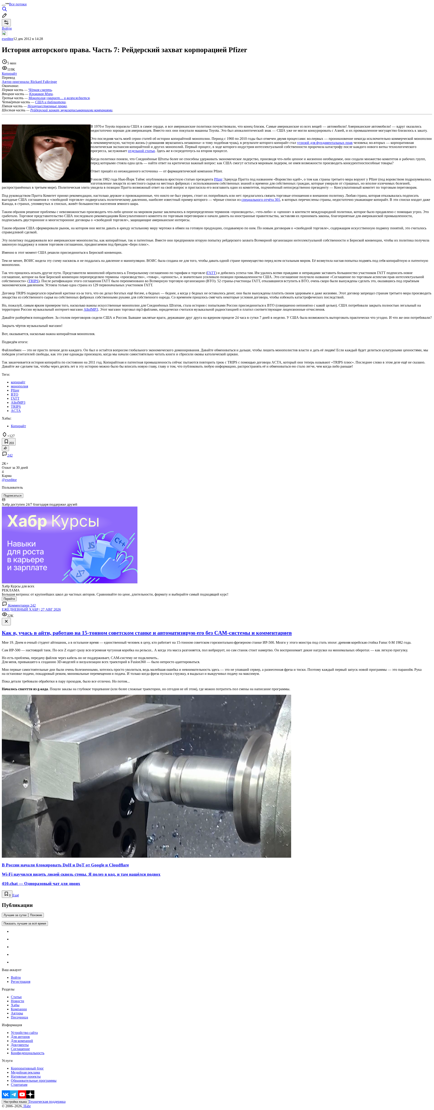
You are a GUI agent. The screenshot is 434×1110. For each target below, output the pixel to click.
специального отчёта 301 (260, 200)
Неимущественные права (47, 106)
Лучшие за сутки (15, 915)
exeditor (7, 39)
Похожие (36, 915)
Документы (20, 1045)
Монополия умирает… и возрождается (59, 98)
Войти (16, 977)
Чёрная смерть (40, 90)
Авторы (17, 1013)
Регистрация (20, 981)
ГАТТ (211, 273)
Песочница (19, 1017)
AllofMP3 (91, 309)
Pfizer (218, 179)
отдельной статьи (141, 151)
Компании (19, 1009)
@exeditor (9, 480)
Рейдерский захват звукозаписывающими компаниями (71, 110)
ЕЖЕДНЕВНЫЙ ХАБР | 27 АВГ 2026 (31, 609)
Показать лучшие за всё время (25, 923)
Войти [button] (7, 28)
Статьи (16, 997)
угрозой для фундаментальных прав (325, 143)
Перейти (9, 599)
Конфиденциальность (27, 1053)
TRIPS (33, 281)
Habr (27, 1106)
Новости (17, 1001)
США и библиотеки (50, 102)
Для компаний (22, 1041)
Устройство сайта (24, 1033)
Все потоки (18, 4)
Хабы (15, 1005)
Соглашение (20, 1049)
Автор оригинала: (29, 82)
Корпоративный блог (27, 1068)
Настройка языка (15, 1101)
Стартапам (19, 1085)
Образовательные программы (34, 1080)
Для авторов (20, 1037)
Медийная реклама (25, 1072)
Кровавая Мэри (41, 94)
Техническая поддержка (47, 1101)
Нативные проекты (26, 1076)
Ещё (15, 895)
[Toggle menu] (3, 5)
